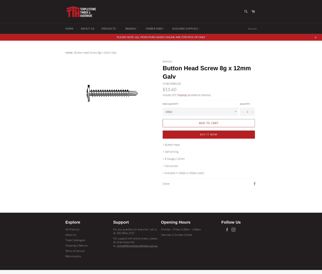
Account (252, 28)
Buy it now (209, 134)
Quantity (245, 104)
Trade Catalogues (75, 240)
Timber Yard (155, 28)
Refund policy (73, 256)
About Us (87, 28)
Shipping (181, 94)
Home (69, 28)
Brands (131, 28)
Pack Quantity (170, 104)
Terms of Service (75, 250)
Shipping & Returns (76, 245)
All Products (72, 229)
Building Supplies (185, 28)
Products (109, 28)
